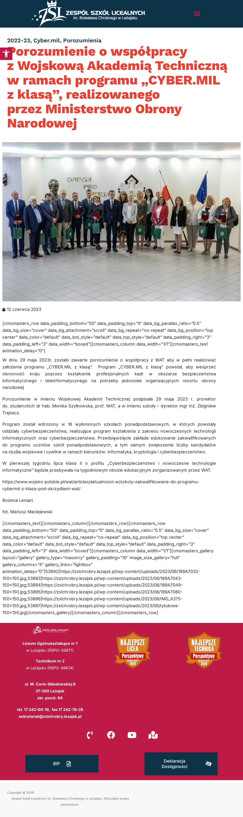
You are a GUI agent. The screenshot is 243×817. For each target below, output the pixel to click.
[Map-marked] (152, 734)
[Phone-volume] (89, 734)
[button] (6, 54)
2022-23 (18, 40)
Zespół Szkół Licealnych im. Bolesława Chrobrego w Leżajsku (56, 798)
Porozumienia (82, 40)
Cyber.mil (46, 40)
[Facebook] (111, 734)
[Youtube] (132, 734)
